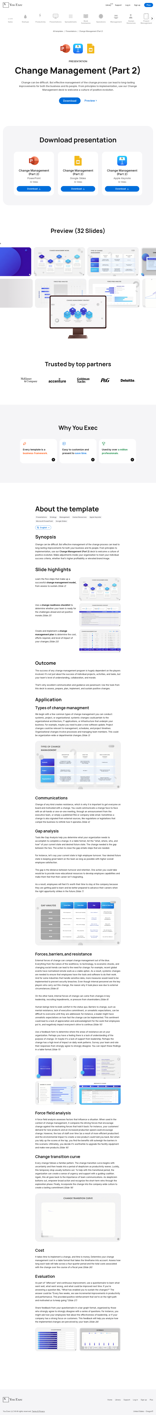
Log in (127, 5)
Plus (149, 5)
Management (64, 517)
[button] (43, 527)
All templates (58, 31)
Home (109, 1400)
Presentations (71, 31)
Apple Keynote (95, 517)
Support (118, 5)
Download (69, 100)
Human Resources (80, 517)
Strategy (53, 517)
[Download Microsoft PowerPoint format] (65, 48)
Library (118, 1400)
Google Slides (61, 521)
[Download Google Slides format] (91, 48)
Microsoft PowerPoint (44, 521)
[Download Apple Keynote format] (78, 48)
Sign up (137, 5)
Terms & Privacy (38, 1411)
